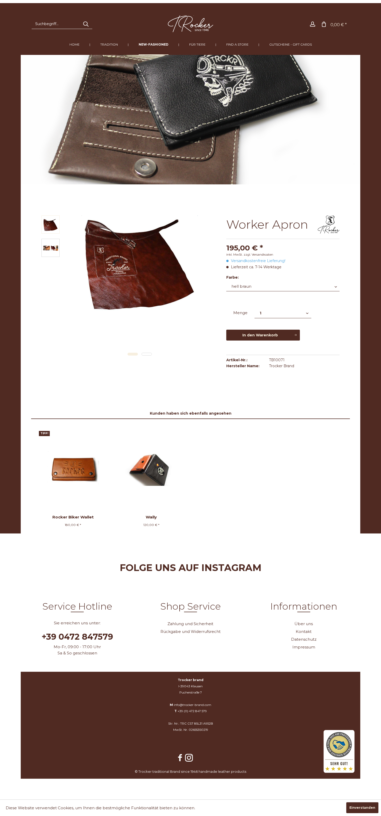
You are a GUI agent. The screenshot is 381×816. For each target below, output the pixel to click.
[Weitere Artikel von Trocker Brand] (329, 224)
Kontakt (304, 631)
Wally (151, 517)
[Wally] (151, 468)
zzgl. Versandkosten (258, 254)
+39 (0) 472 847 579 (192, 711)
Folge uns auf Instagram (191, 567)
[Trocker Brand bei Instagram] (189, 758)
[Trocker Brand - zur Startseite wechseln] (190, 24)
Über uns (303, 623)
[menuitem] (62, 24)
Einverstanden (362, 808)
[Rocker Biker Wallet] (73, 468)
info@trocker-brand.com (192, 705)
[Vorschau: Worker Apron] (50, 224)
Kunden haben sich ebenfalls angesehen (190, 413)
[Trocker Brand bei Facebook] (180, 758)
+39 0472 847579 (77, 636)
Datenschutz (303, 639)
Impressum (303, 647)
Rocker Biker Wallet (73, 517)
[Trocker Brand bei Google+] (199, 755)
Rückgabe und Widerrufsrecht (190, 631)
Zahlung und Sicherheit (190, 623)
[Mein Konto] (312, 24)
